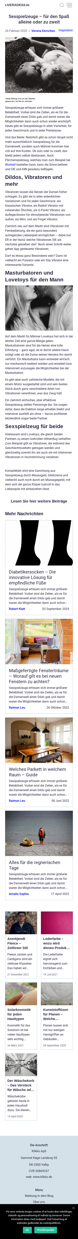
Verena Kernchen (43, 31)
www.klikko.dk (42, 1177)
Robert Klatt (17, 609)
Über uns (39, 1202)
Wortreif (10, 164)
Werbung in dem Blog (39, 1196)
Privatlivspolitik (45, 1230)
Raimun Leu (17, 707)
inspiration (66, 30)
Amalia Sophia (19, 894)
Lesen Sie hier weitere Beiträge (39, 501)
